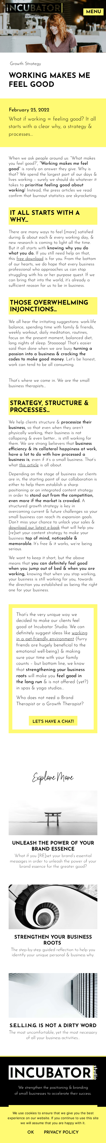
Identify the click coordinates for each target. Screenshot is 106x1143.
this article (29, 465)
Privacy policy (61, 1132)
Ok (30, 1132)
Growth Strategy (25, 64)
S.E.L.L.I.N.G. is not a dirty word (53, 1025)
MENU (93, 12)
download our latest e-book (34, 528)
